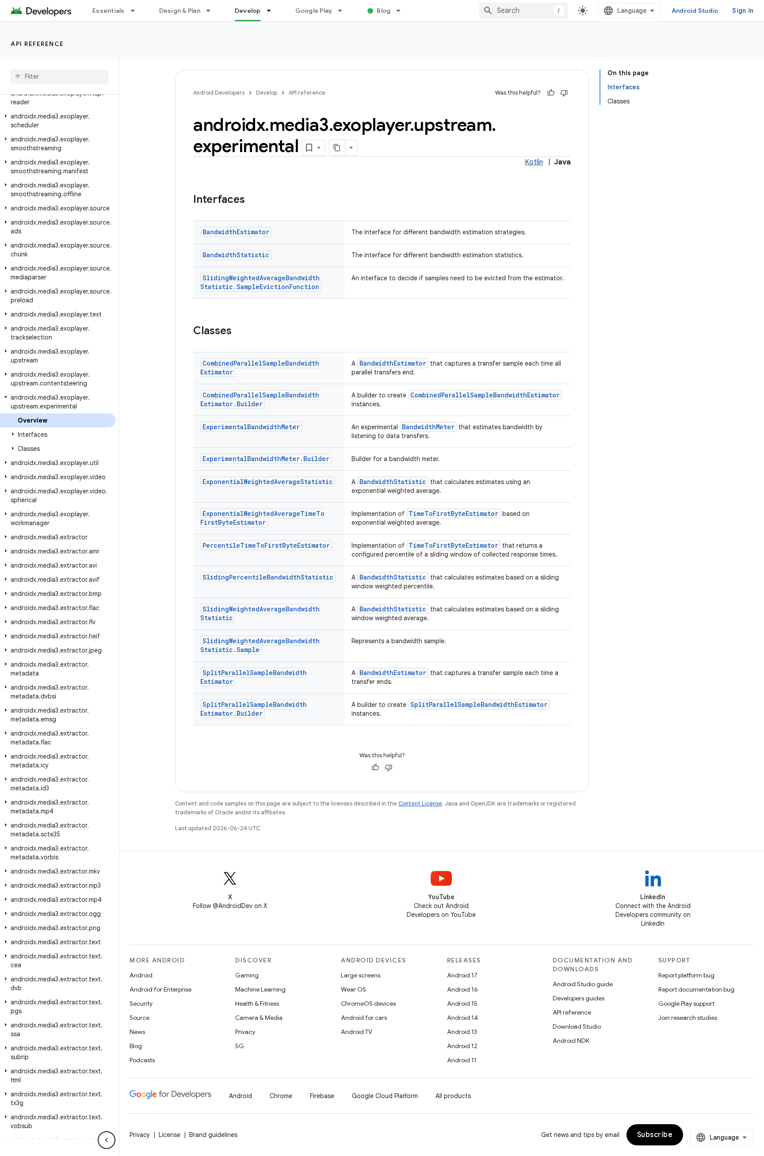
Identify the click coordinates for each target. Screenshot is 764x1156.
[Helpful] (551, 92)
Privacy (245, 1032)
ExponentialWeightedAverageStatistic (267, 481)
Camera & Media (259, 1018)
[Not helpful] (564, 92)
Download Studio (577, 1026)
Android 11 (462, 1060)
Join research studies (687, 1018)
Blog (383, 11)
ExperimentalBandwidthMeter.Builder (265, 458)
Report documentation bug (696, 989)
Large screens (360, 975)
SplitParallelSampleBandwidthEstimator (478, 704)
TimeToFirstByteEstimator (453, 513)
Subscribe (655, 1134)
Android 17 (462, 975)
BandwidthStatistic (235, 255)
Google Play (313, 11)
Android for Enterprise (160, 989)
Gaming (247, 975)
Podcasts (142, 1060)
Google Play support (686, 1003)
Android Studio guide (583, 984)
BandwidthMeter (428, 427)
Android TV (356, 1032)
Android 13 (462, 1032)
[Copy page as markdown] (337, 147)
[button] (57, 97)
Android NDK (571, 1041)
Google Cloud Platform (385, 1096)
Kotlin (534, 162)
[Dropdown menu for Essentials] (137, 10)
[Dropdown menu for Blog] (402, 10)
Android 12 (462, 1046)
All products (453, 1096)
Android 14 (462, 1018)
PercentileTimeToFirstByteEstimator (266, 545)
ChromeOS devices (368, 1003)
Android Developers (218, 92)
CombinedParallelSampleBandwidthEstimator (485, 395)
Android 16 (462, 989)
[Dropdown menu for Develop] (273, 10)
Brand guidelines (213, 1134)
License (169, 1134)
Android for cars (364, 1018)
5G (239, 1046)
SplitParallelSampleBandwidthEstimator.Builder (253, 708)
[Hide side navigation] (106, 1140)
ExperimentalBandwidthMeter (251, 427)
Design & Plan (179, 11)
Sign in (742, 11)
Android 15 (462, 1003)
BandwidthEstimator (235, 232)
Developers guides (578, 998)
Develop (248, 11)
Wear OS (353, 989)
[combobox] (523, 11)
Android (141, 975)
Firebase (322, 1096)
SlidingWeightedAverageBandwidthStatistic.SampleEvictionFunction (260, 282)
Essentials (108, 11)
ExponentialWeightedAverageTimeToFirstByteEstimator (262, 517)
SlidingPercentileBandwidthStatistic (267, 577)
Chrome (281, 1096)
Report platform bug (686, 975)
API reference (37, 44)
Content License (420, 803)
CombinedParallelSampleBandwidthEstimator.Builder (259, 399)
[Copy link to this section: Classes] (240, 331)
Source (139, 1018)
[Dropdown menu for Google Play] (344, 10)
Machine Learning (260, 989)
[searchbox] (59, 76)
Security (141, 1003)
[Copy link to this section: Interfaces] (254, 200)
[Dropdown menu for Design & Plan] (212, 10)
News (137, 1032)
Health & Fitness (257, 1003)
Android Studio (695, 11)
